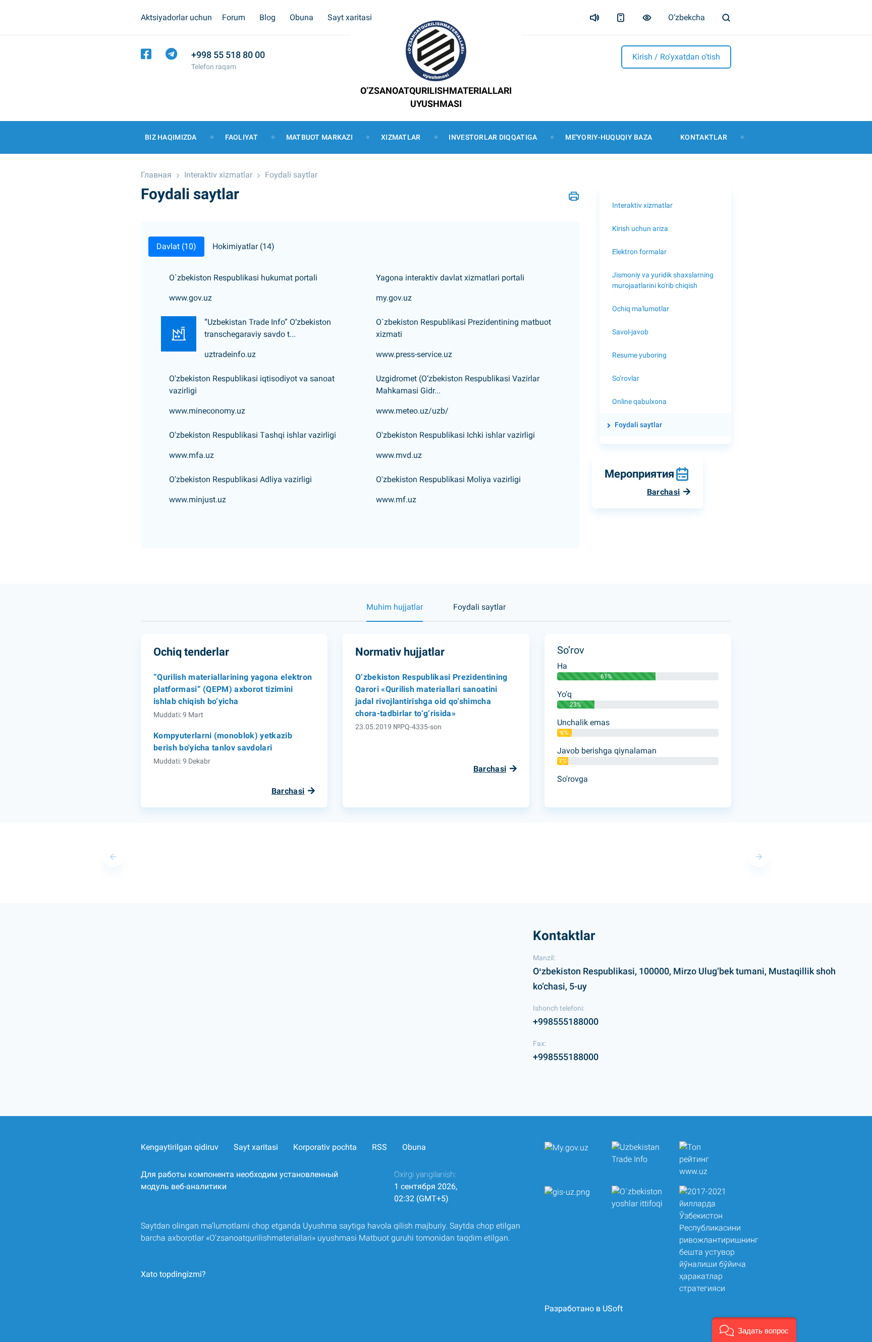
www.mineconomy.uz (207, 411)
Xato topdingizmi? (173, 1274)
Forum (233, 17)
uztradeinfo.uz (230, 354)
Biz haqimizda (171, 137)
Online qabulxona (639, 401)
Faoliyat (241, 137)
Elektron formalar (639, 252)
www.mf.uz (396, 499)
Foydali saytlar (291, 175)
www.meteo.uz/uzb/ (412, 411)
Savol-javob (630, 332)
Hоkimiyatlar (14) (243, 246)
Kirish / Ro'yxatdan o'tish (676, 57)
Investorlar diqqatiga (493, 137)
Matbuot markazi (319, 137)
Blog (267, 17)
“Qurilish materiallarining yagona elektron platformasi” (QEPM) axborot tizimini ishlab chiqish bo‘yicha (232, 689)
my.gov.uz (394, 298)
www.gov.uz (190, 298)
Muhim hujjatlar (394, 607)
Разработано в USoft (583, 1308)
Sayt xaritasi (350, 17)
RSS (379, 1147)
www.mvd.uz (399, 455)
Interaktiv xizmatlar (218, 175)
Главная (156, 175)
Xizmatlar (401, 137)
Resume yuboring (639, 355)
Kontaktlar (703, 137)
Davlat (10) (176, 246)
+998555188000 (565, 1021)
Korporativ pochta (325, 1147)
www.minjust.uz (197, 499)
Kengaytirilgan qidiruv (180, 1147)
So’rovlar (625, 378)
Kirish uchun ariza (640, 228)
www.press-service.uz (414, 354)
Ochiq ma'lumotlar (640, 309)
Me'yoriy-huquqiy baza (608, 137)
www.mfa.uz (191, 455)
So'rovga (572, 779)
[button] (754, 1329)
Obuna (301, 17)
